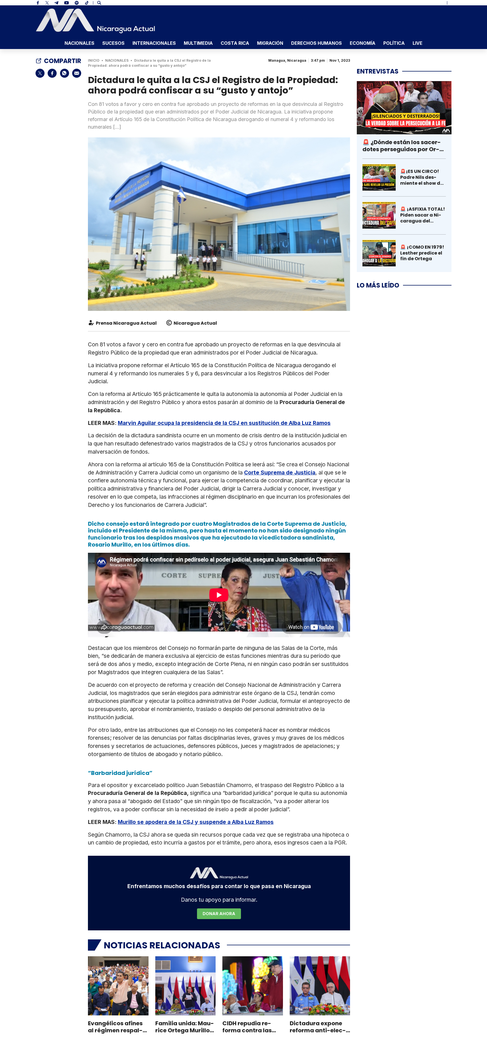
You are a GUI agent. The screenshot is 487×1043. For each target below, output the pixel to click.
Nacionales (79, 43)
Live (417, 43)
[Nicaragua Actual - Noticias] (95, 21)
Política (394, 43)
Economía (362, 43)
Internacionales (154, 43)
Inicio (93, 60)
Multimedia (198, 43)
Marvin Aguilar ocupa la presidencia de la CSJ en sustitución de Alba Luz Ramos (224, 423)
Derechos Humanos (316, 43)
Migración (270, 43)
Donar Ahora (219, 913)
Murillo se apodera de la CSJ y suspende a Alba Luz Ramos (196, 822)
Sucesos (113, 43)
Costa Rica (235, 43)
